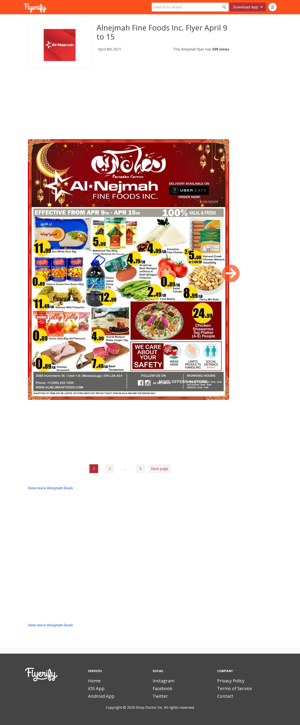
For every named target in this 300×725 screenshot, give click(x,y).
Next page (159, 468)
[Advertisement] (128, 108)
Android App (101, 696)
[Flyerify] (24, 7)
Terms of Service (234, 688)
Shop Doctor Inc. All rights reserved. (165, 707)
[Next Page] (231, 273)
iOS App (96, 688)
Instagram (163, 681)
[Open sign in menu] (272, 7)
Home (94, 681)
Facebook (162, 688)
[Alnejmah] (59, 45)
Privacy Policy (230, 681)
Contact (225, 696)
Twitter (160, 696)
